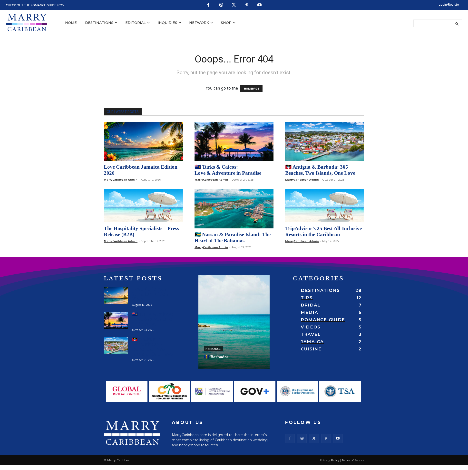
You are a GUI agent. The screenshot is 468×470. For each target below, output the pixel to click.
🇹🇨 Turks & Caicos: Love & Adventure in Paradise (228, 170)
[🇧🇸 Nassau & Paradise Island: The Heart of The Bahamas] (234, 208)
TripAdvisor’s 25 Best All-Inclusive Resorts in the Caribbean (323, 231)
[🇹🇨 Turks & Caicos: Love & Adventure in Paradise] (234, 141)
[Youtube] (259, 5)
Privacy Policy (330, 460)
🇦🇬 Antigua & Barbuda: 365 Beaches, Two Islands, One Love (320, 170)
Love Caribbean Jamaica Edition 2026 (150, 294)
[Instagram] (221, 5)
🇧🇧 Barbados (216, 356)
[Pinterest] (247, 5)
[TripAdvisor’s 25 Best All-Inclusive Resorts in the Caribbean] (324, 205)
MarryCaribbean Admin (120, 179)
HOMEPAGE (251, 88)
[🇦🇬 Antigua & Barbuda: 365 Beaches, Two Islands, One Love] (324, 141)
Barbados (213, 349)
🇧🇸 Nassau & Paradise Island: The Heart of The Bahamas (233, 238)
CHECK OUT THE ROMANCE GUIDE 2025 (35, 5)
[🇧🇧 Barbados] (234, 322)
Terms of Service (353, 460)
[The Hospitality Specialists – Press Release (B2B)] (143, 205)
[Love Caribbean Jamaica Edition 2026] (143, 141)
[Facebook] (208, 5)
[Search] (457, 23)
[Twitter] (234, 5)
